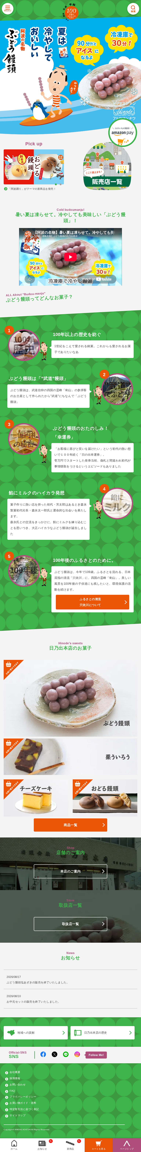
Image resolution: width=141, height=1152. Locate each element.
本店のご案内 (70, 871)
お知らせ (42, 1149)
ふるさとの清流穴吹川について (90, 602)
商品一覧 (70, 825)
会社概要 (15, 1072)
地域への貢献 (26, 1032)
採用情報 (15, 1078)
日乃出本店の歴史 (95, 1032)
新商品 (70, 1149)
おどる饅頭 (105, 788)
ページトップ (127, 1149)
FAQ (12, 1090)
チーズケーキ (36, 788)
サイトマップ (18, 1115)
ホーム (14, 1149)
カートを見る (99, 1149)
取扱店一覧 (70, 924)
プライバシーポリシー (23, 1096)
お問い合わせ (18, 1084)
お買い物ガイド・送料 (23, 1102)
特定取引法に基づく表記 (24, 1109)
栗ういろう (117, 756)
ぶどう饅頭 (116, 723)
